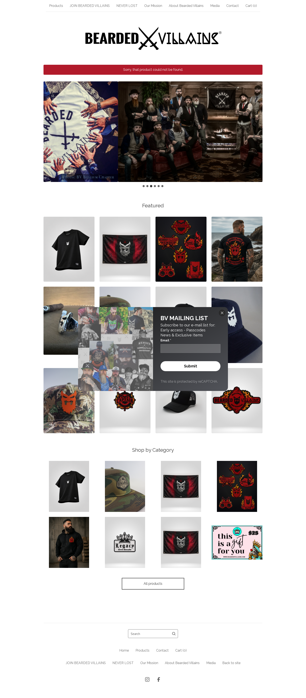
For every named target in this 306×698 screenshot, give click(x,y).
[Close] (222, 313)
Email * (165, 340)
